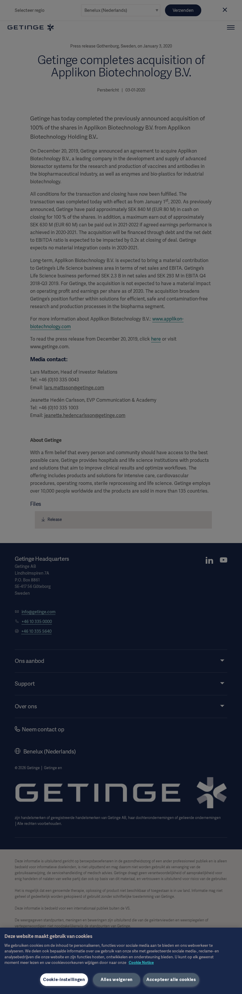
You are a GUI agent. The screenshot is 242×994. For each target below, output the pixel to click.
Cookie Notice (141, 962)
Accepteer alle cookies (171, 979)
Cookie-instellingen (64, 979)
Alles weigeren (117, 979)
